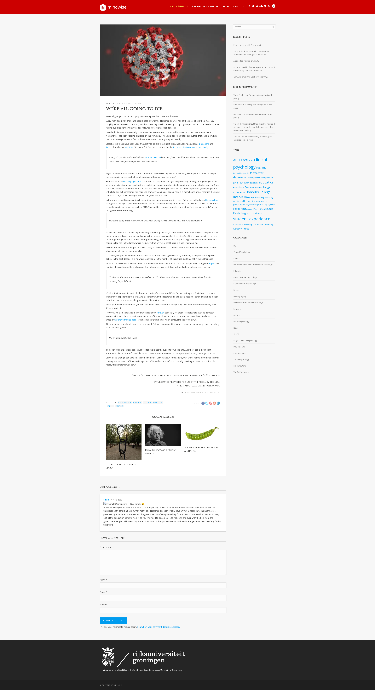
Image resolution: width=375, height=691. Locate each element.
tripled (212, 263)
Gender (236, 192)
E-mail (103, 592)
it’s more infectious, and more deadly (190, 147)
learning (259, 197)
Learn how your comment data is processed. (158, 626)
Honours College (258, 192)
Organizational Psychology (245, 340)
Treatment (258, 224)
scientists (128, 147)
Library (236, 315)
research (239, 209)
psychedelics (251, 204)
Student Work (239, 365)
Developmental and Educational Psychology (252, 264)
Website (103, 604)
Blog (226, 6)
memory (269, 197)
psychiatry (262, 204)
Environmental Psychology (245, 277)
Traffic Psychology (241, 372)
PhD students (239, 346)
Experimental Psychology (244, 283)
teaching (248, 224)
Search (273, 6)
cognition (262, 167)
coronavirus (124, 403)
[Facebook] (249, 6)
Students (238, 224)
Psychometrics (194, 392)
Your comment (108, 547)
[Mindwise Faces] (265, 6)
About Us (239, 6)
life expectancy (212, 200)
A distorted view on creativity (246, 61)
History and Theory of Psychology (248, 302)
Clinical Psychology (241, 252)
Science (147, 403)
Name (103, 579)
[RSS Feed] (269, 6)
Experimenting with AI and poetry (248, 45)
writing (119, 406)
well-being (268, 224)
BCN (245, 160)
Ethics (256, 188)
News (235, 328)
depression (240, 177)
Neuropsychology (259, 201)
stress (110, 406)
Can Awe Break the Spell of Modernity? (250, 76)
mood (248, 201)
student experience (251, 218)
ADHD (237, 160)
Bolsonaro (204, 143)
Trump (109, 147)
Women (236, 228)
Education (237, 271)
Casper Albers (134, 103)
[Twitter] (253, 6)
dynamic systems (251, 183)
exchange (264, 187)
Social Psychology (241, 359)
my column (192, 375)
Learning (237, 309)
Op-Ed (236, 334)
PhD (244, 204)
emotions (238, 187)
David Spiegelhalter (132, 181)
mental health (239, 201)
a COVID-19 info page (207, 385)
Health (242, 192)
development (253, 177)
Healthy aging (239, 296)
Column (236, 258)
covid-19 (137, 403)
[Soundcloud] (261, 6)
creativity (258, 173)
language (250, 197)
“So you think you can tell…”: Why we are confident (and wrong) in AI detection (251, 53)
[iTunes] (257, 6)
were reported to (153, 157)
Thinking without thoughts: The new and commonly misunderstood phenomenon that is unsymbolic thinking (254, 127)
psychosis (271, 205)
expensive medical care (125, 319)
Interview (239, 197)
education (266, 182)
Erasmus (249, 187)
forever (160, 312)
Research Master (252, 209)
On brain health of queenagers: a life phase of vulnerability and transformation (254, 69)
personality (237, 205)
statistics (157, 403)
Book (251, 160)
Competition (238, 173)
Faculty (236, 290)
